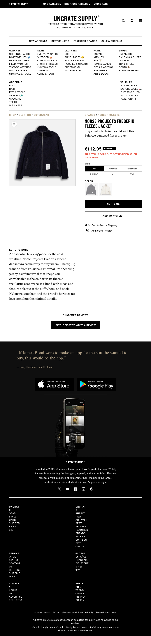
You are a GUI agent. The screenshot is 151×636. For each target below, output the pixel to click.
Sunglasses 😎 (74, 57)
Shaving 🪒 (16, 95)
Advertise (15, 596)
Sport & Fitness (47, 63)
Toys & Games (102, 63)
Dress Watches (19, 60)
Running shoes (129, 70)
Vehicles (126, 82)
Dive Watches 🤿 (19, 57)
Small (116, 169)
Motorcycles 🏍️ (131, 88)
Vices (12, 526)
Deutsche (82, 563)
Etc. (11, 529)
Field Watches (18, 63)
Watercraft (128, 98)
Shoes (123, 50)
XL (117, 174)
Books (98, 53)
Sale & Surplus (111, 41)
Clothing (71, 50)
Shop (12, 115)
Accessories (73, 70)
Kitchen (99, 57)
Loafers (124, 60)
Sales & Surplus (81, 538)
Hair (12, 88)
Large (97, 174)
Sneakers (125, 53)
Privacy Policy (81, 598)
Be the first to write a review (75, 325)
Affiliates (15, 599)
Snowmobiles (129, 95)
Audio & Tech (45, 73)
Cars (12, 519)
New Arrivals (38, 41)
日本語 (79, 566)
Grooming (15, 82)
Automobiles (129, 85)
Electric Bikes (130, 92)
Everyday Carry (48, 53)
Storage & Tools (20, 73)
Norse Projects (109, 115)
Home (97, 50)
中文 (78, 569)
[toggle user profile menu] (131, 4)
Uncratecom (52, 4)
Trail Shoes (127, 63)
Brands (90, 115)
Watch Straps (18, 70)
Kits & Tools (17, 92)
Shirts (69, 53)
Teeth (13, 102)
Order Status (13, 558)
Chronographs (19, 53)
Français (81, 559)
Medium (135, 169)
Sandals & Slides (130, 57)
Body (12, 85)
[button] (140, 3)
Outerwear (72, 67)
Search (122, 3)
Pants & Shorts (75, 60)
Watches (15, 50)
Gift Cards (80, 544)
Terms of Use (80, 591)
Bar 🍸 (98, 60)
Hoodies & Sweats (76, 63)
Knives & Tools (47, 67)
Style (13, 516)
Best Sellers (60, 41)
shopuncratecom (77, 4)
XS (98, 169)
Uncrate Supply (75, 18)
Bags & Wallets (47, 60)
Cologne (15, 98)
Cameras (43, 70)
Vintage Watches (20, 67)
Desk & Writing (103, 67)
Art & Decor (102, 73)
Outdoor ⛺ (44, 57)
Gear (40, 50)
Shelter (14, 523)
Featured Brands (85, 41)
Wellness (15, 105)
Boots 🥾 (125, 67)
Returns (15, 569)
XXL (136, 174)
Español (81, 556)
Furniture (100, 70)
